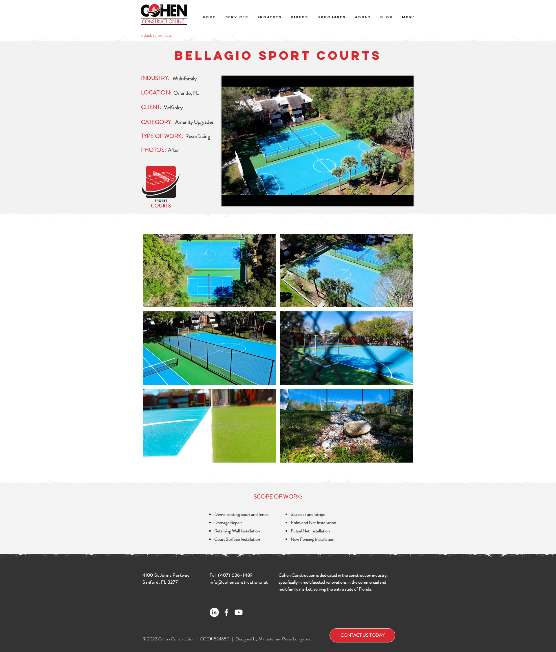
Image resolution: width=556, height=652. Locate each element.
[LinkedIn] (214, 612)
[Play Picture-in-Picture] (396, 198)
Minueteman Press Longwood (285, 638)
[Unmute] (239, 198)
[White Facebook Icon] (226, 612)
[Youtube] (238, 612)
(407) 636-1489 (235, 575)
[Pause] (229, 198)
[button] (331, 17)
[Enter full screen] (405, 198)
